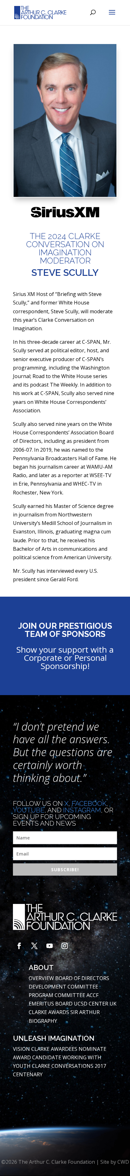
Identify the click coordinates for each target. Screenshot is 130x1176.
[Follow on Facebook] (19, 945)
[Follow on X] (34, 945)
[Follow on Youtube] (49, 945)
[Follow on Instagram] (64, 945)
